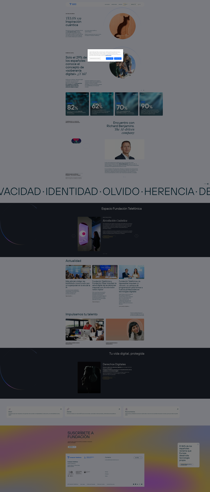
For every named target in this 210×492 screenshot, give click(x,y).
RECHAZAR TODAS (110, 58)
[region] (105, 55)
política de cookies (108, 55)
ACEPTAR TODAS (118, 58)
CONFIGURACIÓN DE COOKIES (95, 58)
